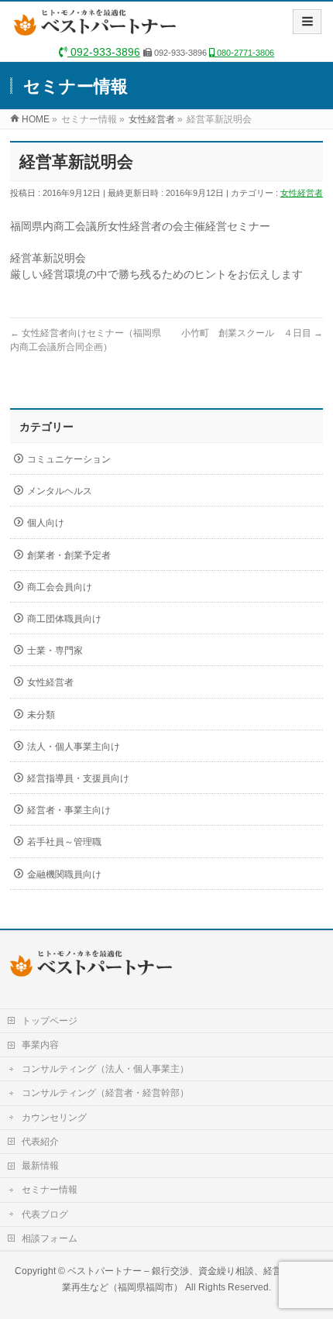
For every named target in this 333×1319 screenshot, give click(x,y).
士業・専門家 (55, 650)
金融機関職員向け (64, 874)
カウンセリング (54, 1117)
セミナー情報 (49, 1189)
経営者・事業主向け (69, 810)
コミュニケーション (69, 459)
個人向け (45, 522)
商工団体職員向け (64, 618)
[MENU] (307, 21)
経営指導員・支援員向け (78, 778)
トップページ (49, 1020)
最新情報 (40, 1165)
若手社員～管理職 (64, 841)
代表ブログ (45, 1214)
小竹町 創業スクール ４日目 (252, 333)
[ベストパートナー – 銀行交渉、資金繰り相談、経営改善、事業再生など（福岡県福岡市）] (98, 28)
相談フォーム (49, 1238)
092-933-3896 (103, 52)
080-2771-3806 (244, 52)
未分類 (41, 714)
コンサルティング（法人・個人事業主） (105, 1068)
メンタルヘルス (59, 491)
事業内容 (40, 1044)
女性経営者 (301, 193)
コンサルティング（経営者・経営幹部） (105, 1092)
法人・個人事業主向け (73, 746)
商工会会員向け (59, 587)
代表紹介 (40, 1141)
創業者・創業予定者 (69, 555)
